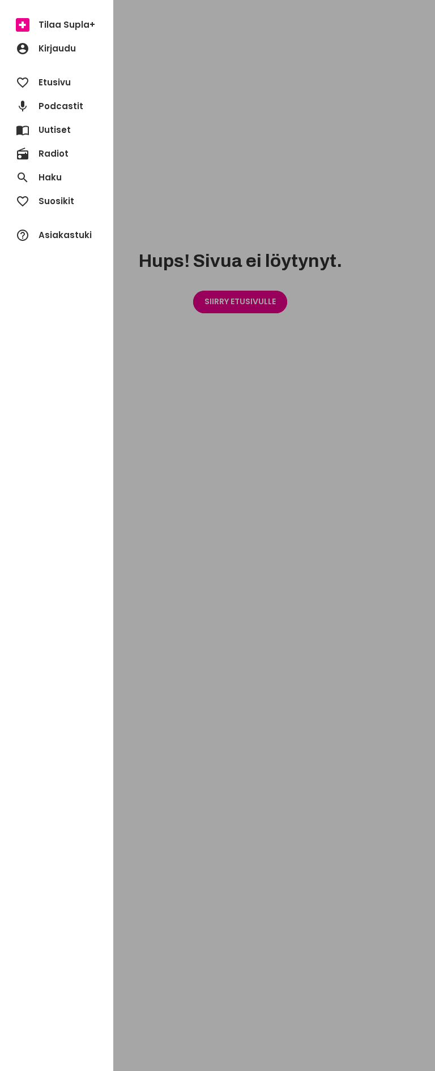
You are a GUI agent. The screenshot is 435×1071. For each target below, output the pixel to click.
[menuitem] (56, 25)
